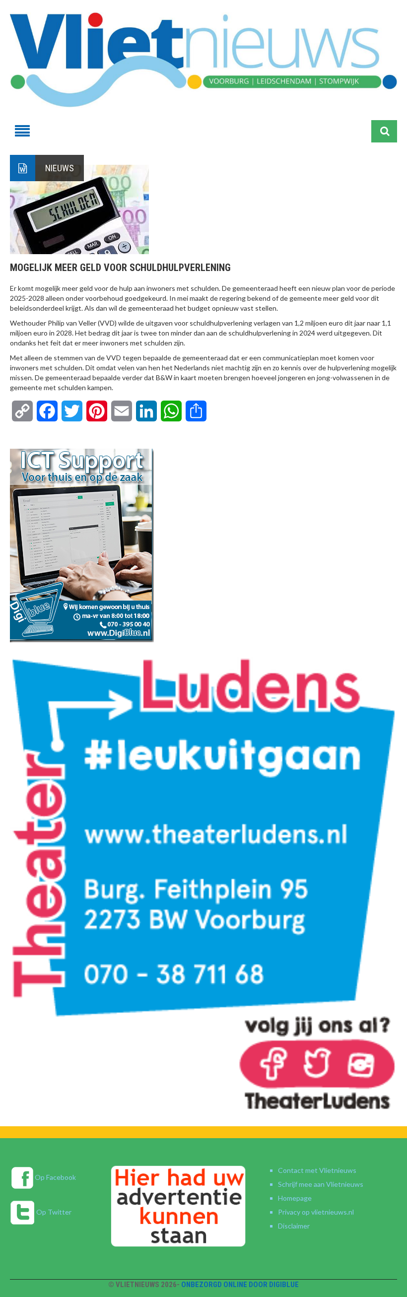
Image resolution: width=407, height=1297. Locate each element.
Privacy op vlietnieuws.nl (316, 1212)
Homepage (295, 1198)
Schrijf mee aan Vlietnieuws (320, 1184)
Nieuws (59, 168)
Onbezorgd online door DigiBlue (240, 1284)
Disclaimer (294, 1226)
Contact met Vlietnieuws (317, 1170)
